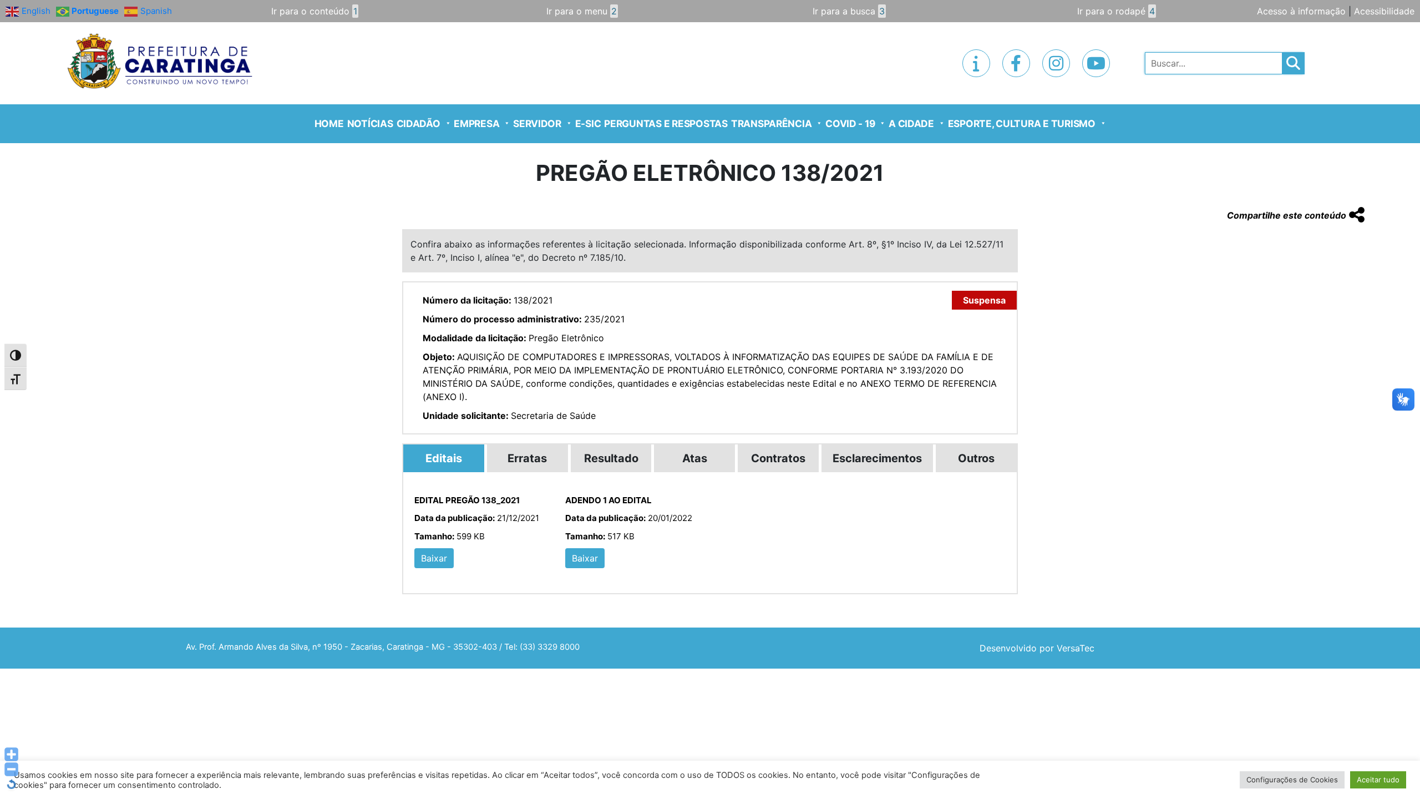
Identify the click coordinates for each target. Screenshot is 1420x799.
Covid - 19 (850, 123)
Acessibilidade (1384, 11)
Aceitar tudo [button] (1378, 779)
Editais (443, 458)
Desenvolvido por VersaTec (1037, 648)
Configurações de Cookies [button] (1292, 779)
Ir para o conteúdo (314, 11)
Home (329, 123)
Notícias (370, 123)
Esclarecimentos (877, 458)
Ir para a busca (849, 11)
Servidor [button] (537, 123)
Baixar (434, 558)
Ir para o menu (581, 11)
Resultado (611, 458)
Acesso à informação (1301, 11)
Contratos (778, 458)
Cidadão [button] (418, 123)
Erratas (527, 458)
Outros (976, 458)
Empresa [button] (476, 123)
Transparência (771, 123)
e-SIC (588, 123)
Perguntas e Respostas (666, 123)
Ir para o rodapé (1116, 11)
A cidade (911, 123)
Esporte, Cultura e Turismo (1022, 123)
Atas (694, 458)
